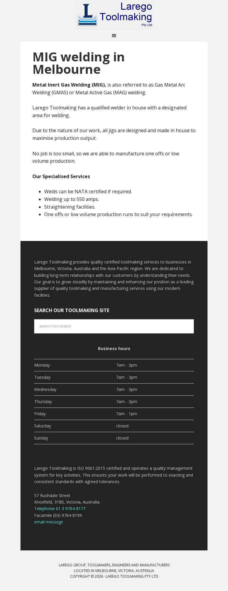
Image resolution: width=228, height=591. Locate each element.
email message (48, 522)
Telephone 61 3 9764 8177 (60, 508)
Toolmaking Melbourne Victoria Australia (114, 15)
